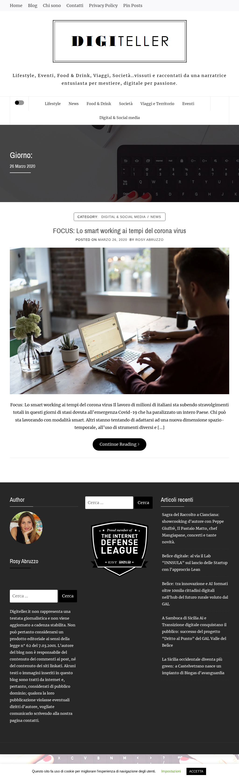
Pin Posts (132, 5)
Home (16, 5)
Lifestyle (53, 103)
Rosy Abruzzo (149, 240)
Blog (32, 5)
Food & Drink (99, 103)
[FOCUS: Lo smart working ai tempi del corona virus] (119, 320)
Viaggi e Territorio (157, 103)
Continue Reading (118, 444)
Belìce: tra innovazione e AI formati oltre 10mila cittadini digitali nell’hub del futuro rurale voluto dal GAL (195, 593)
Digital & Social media (119, 117)
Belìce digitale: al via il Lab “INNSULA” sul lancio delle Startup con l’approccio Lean (195, 563)
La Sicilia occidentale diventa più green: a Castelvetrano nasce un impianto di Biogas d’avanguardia (193, 666)
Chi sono (52, 5)
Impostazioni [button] (171, 771)
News (74, 103)
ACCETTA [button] (196, 771)
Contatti (75, 5)
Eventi (188, 103)
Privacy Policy (103, 5)
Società (126, 103)
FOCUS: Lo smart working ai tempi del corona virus (119, 230)
